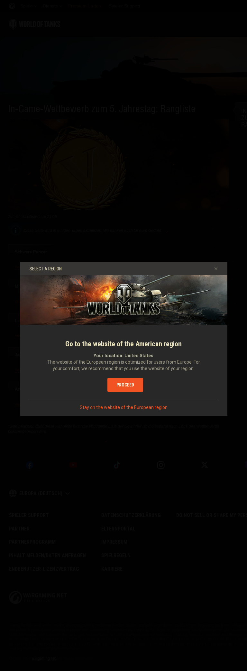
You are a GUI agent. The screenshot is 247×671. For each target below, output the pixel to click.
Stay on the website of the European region (124, 407)
